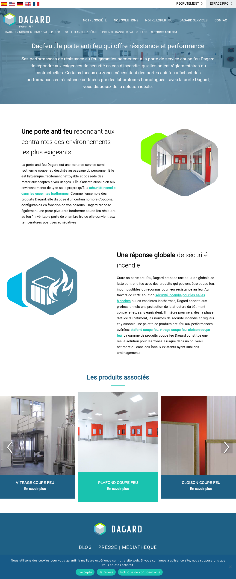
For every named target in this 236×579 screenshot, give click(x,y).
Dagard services (193, 20)
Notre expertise (158, 20)
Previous (9, 447)
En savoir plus (35, 489)
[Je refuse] (230, 566)
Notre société (95, 20)
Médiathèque (139, 547)
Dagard (10, 32)
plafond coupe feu (144, 330)
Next (227, 447)
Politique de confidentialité (140, 572)
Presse (107, 547)
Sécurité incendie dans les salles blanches (121, 32)
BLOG (85, 547)
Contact (222, 20)
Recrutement (187, 3)
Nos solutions (126, 20)
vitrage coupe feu (173, 330)
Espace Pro (219, 3)
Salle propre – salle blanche (64, 32)
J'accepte (85, 572)
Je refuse (106, 572)
